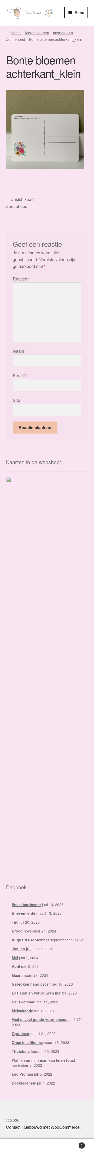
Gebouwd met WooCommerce (52, 1127)
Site (16, 400)
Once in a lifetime (27, 1042)
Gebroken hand (25, 984)
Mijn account (15, 1148)
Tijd (15, 922)
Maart (17, 975)
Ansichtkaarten (37, 32)
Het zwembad (24, 1001)
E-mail (20, 376)
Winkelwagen (73, 1143)
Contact (13, 1127)
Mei (15, 957)
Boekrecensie (24, 1083)
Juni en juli (22, 948)
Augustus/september (30, 939)
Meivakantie (22, 1010)
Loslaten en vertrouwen (33, 993)
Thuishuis (21, 1051)
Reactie (21, 279)
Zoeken (47, 1148)
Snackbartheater (26, 904)
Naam (20, 351)
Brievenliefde (23, 913)
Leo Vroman (22, 1074)
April (16, 966)
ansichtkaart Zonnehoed (20, 202)
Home (16, 32)
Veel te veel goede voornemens (39, 1019)
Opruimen (20, 1033)
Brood (17, 931)
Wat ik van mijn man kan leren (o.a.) (43, 1060)
